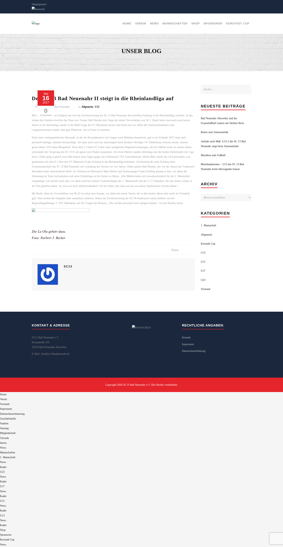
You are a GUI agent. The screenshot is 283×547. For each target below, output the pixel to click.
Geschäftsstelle (8, 418)
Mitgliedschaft (8, 433)
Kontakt (186, 337)
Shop (195, 23)
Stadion (4, 423)
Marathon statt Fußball (213, 155)
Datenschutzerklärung (193, 351)
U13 (203, 252)
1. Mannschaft (208, 225)
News (154, 23)
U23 (97, 106)
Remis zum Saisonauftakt (214, 132)
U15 (203, 261)
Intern (3, 442)
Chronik (4, 438)
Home (126, 23)
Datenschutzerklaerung (12, 413)
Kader (3, 467)
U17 (203, 270)
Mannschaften (175, 23)
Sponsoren (212, 23)
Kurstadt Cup (237, 23)
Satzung (4, 428)
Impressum (188, 344)
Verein (140, 23)
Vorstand (205, 289)
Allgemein (87, 106)
